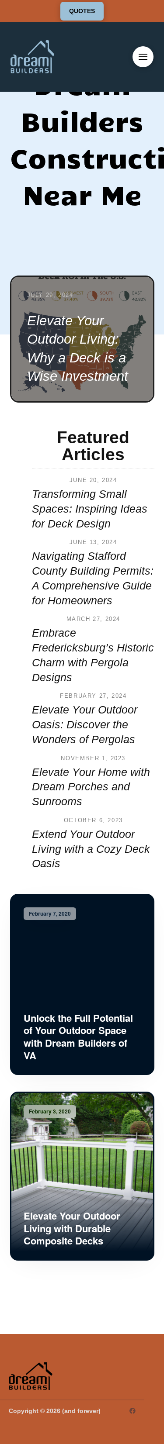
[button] (143, 56)
